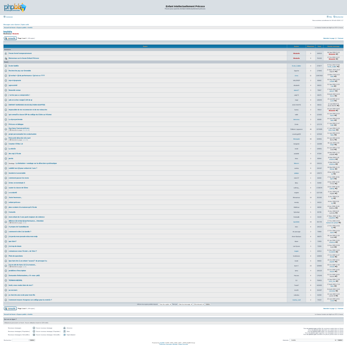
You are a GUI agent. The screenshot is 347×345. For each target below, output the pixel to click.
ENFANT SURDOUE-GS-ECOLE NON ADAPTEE (27, 105)
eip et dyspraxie (15, 80)
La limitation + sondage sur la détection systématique (36, 163)
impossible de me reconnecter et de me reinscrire (28, 110)
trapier (296, 251)
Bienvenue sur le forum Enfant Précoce (24, 58)
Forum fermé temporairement (20, 53)
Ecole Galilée (14, 66)
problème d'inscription (17, 271)
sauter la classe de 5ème (18, 188)
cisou (296, 75)
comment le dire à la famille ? (20, 232)
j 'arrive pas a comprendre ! (19, 95)
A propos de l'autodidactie (19, 227)
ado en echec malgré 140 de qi (20, 100)
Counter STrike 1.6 (16, 144)
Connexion (9, 17)
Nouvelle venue (15, 90)
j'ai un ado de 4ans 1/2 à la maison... (22, 265)
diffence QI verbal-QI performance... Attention (26, 221)
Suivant (340, 38)
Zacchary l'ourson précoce (19, 128)
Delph (332, 144)
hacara (332, 271)
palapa (296, 173)
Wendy (332, 169)
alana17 (296, 90)
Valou (332, 120)
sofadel (332, 81)
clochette (332, 291)
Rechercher (339, 17)
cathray (332, 188)
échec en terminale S (17, 183)
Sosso (332, 96)
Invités (30, 27)
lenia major (332, 130)
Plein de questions (16, 256)
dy (332, 174)
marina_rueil (297, 300)
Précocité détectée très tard (19, 138)
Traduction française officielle (168, 344)
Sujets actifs (25, 24)
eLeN (332, 101)
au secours (13, 290)
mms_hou (332, 281)
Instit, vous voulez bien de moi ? (21, 285)
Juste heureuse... (15, 197)
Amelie (332, 257)
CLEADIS (332, 252)
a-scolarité (13, 193)
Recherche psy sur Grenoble (20, 71)
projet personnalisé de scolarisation (22, 134)
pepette (332, 262)
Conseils (12, 212)
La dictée (12, 149)
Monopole (296, 139)
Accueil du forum (9, 27)
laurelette (296, 222)
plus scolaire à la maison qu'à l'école (23, 207)
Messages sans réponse (11, 24)
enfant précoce (14, 202)
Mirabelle (15, 34)
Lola (332, 86)
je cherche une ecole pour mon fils (22, 295)
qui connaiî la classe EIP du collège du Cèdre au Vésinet (30, 115)
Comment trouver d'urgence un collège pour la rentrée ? (30, 300)
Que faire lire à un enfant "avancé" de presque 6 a (28, 261)
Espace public (21, 27)
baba (332, 76)
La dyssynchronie (16, 119)
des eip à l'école (15, 154)
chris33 (332, 266)
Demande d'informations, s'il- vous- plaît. (24, 275)
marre (332, 115)
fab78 (332, 179)
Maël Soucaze (183, 344)
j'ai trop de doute (15, 246)
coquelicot (332, 218)
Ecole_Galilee (296, 66)
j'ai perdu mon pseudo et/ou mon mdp (23, 236)
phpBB (162, 343)
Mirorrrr (296, 163)
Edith (332, 125)
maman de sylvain (332, 222)
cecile (332, 301)
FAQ (330, 17)
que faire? (12, 241)
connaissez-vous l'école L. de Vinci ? (23, 251)
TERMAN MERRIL (15, 280)
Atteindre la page (329, 38)
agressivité (13, 85)
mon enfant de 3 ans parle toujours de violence (27, 217)
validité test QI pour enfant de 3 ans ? (23, 168)
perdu (11, 158)
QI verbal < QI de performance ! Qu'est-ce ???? (27, 76)
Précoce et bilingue (16, 124)
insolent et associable (17, 173)
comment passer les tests (19, 178)
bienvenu (296, 119)
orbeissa (332, 159)
